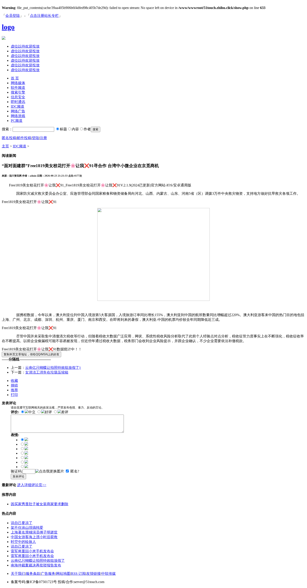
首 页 (15, 78)
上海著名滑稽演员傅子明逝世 (34, 532)
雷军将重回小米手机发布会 (32, 551)
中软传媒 (108, 573)
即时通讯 (18, 102)
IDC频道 (17, 106)
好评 (48, 412)
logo (8, 27)
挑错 (14, 385)
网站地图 (63, 573)
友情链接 (93, 573)
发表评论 (18, 476)
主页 (5, 146)
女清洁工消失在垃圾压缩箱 (46, 372)
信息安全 (18, 97)
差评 (64, 412)
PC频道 (16, 120)
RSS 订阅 (78, 573)
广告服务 (48, 573)
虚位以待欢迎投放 (25, 46)
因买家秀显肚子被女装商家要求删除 (39, 504)
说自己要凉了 (21, 523)
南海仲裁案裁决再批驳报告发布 (36, 565)
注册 (43, 138)
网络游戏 (18, 116)
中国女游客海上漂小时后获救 (34, 537)
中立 (32, 412)
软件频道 (18, 88)
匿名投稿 (9, 138)
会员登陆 (12, 15)
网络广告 (18, 111)
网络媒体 (18, 83)
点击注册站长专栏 (44, 15)
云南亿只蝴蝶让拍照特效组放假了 (38, 560)
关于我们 (18, 573)
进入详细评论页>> (31, 485)
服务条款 (33, 573)
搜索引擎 (18, 92)
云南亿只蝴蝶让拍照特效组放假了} (53, 367)
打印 (14, 395)
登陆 (35, 138)
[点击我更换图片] (49, 471)
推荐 (14, 390)
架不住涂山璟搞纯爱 (27, 527)
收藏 (14, 381)
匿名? (74, 471)
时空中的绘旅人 (23, 542)
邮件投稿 (24, 138)
